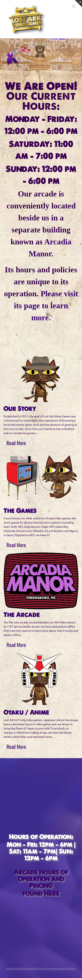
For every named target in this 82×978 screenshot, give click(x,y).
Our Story (20, 408)
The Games (20, 510)
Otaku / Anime (27, 712)
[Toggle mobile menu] (74, 6)
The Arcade (22, 614)
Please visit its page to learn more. (46, 305)
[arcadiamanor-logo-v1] (41, 554)
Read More (16, 442)
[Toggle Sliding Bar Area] (78, 3)
